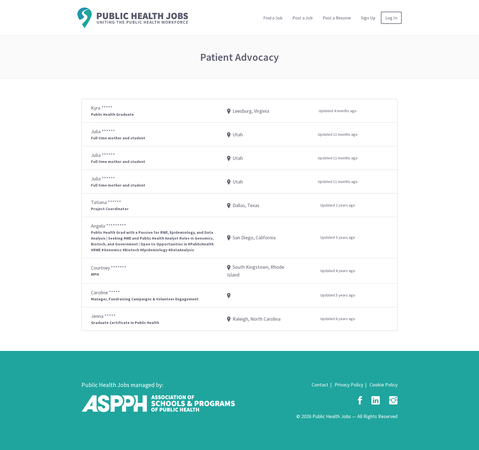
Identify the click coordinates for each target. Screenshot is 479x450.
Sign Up (368, 18)
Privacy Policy (349, 384)
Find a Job (272, 18)
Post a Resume (337, 18)
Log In (391, 18)
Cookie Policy (384, 384)
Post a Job (302, 18)
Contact (320, 384)
